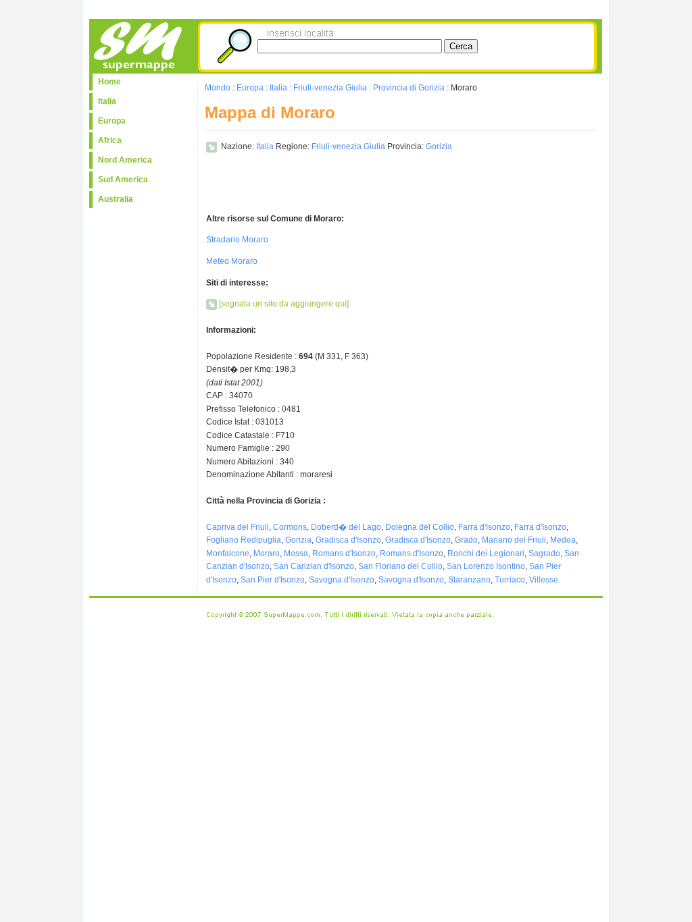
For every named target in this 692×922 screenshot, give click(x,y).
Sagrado (544, 553)
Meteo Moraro (231, 261)
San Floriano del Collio (400, 566)
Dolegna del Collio (419, 527)
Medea (563, 540)
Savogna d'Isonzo (341, 580)
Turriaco (510, 580)
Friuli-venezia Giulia (330, 87)
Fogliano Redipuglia (243, 540)
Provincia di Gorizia (409, 87)
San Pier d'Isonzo (273, 580)
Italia (107, 101)
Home (109, 81)
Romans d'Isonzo (344, 553)
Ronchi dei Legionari (485, 553)
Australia (115, 199)
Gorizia (439, 146)
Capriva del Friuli (237, 527)
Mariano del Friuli (514, 540)
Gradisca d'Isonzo (348, 540)
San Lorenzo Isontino (486, 566)
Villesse (543, 580)
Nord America (125, 160)
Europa (112, 121)
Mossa (296, 553)
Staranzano (469, 580)
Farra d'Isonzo (484, 527)
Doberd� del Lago (346, 527)
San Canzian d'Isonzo (314, 566)
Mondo (217, 87)
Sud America (123, 179)
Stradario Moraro (237, 239)
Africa (110, 140)
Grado (466, 540)
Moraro (266, 553)
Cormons (290, 527)
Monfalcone (227, 553)
